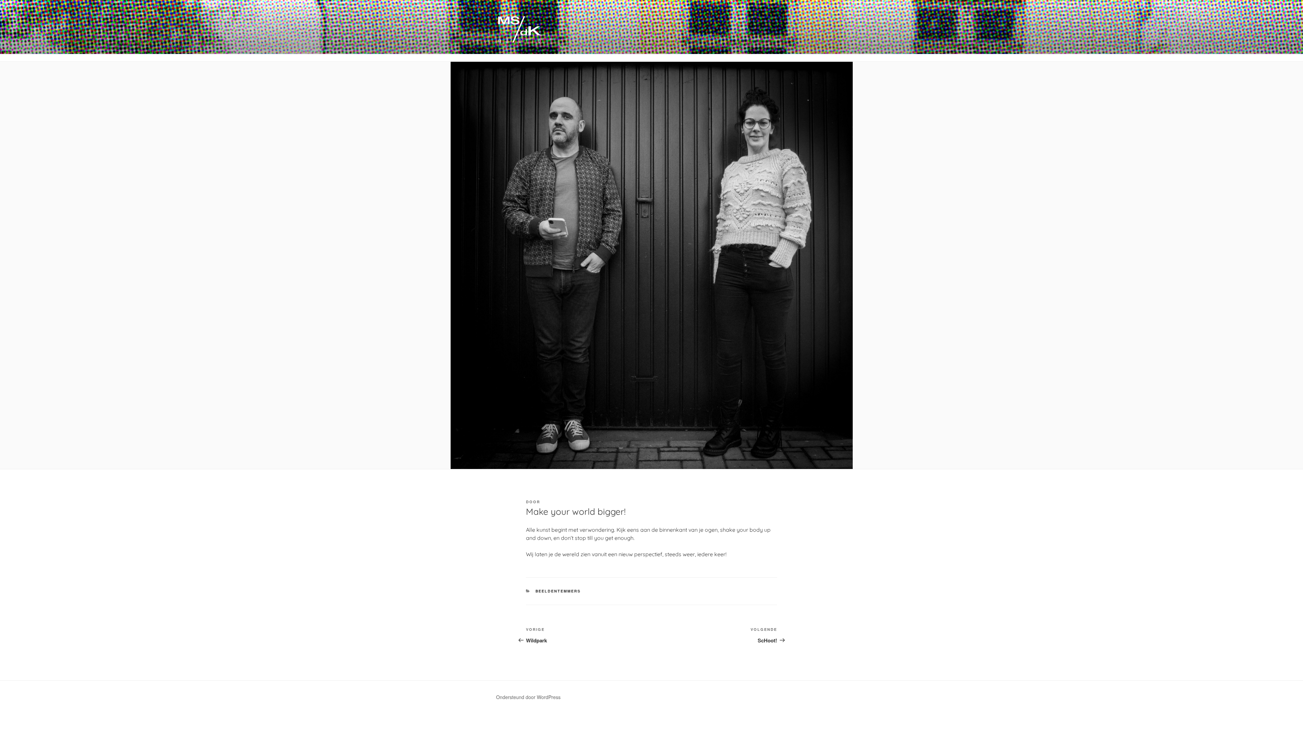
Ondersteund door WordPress (528, 697)
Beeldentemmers (558, 591)
